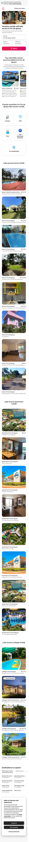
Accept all (14, 823)
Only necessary (14, 827)
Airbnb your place (19, 8)
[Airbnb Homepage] (3, 8)
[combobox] (14, 38)
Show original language (15, 3)
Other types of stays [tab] (7, 771)
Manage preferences (13, 831)
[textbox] (8, 44)
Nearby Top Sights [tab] (20, 771)
